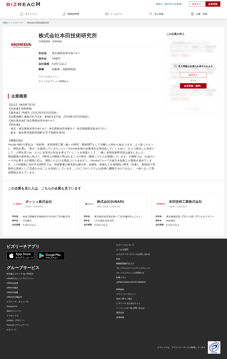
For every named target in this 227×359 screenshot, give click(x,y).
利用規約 (120, 289)
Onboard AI (12, 306)
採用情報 (120, 317)
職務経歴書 (73, 13)
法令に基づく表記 (124, 299)
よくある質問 (122, 250)
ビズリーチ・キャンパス (18, 302)
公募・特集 (201, 13)
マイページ (31, 13)
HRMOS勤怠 (12, 288)
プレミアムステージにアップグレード (133, 268)
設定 (118, 259)
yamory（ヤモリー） (16, 320)
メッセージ (116, 13)
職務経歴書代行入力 (125, 264)
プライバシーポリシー (126, 294)
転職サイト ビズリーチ (13, 22)
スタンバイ (12, 330)
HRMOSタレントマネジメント (20, 278)
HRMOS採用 (12, 283)
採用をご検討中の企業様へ (170, 4)
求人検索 (159, 13)
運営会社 (120, 313)
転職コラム (121, 277)
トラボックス (13, 316)
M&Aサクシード (14, 311)
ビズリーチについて (125, 245)
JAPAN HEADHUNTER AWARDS (131, 282)
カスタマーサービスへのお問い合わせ (133, 254)
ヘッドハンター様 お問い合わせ (130, 308)
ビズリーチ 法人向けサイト (128, 303)
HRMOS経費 (12, 292)
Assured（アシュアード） (18, 325)
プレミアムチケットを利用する (130, 273)
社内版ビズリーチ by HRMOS (20, 274)
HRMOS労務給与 (14, 297)
